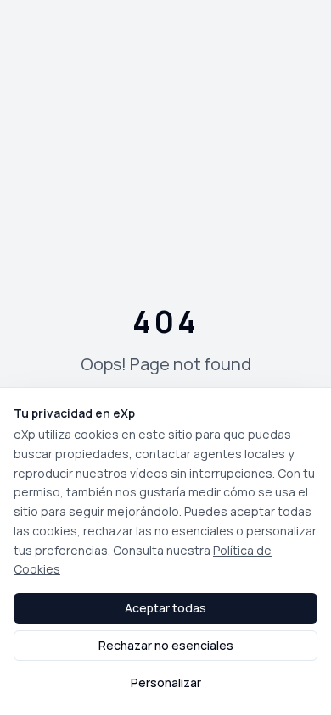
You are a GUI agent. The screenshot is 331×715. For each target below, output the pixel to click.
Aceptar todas (165, 608)
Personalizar (166, 682)
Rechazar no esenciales (165, 645)
